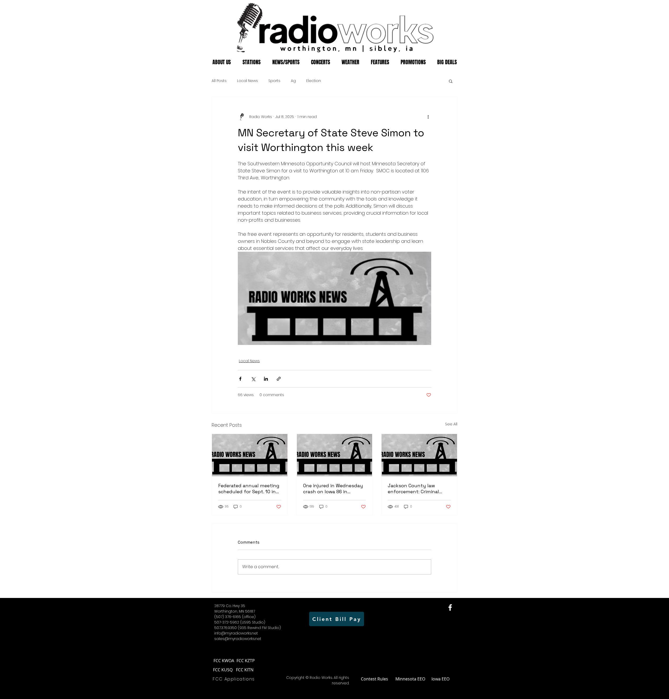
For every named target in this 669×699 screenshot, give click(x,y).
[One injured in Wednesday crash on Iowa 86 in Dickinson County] (334, 455)
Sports (274, 80)
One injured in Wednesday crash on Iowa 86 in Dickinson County (333, 489)
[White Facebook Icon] (450, 607)
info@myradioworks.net (236, 633)
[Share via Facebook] (240, 378)
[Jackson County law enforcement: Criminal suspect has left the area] (419, 455)
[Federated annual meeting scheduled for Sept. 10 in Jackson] (249, 455)
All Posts (219, 80)
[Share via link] (278, 378)
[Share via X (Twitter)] (253, 378)
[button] (450, 81)
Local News (247, 80)
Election (313, 80)
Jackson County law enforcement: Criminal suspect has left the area (417, 489)
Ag (293, 80)
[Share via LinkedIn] (265, 378)
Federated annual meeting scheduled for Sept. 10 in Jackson (248, 489)
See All (451, 424)
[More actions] (428, 117)
